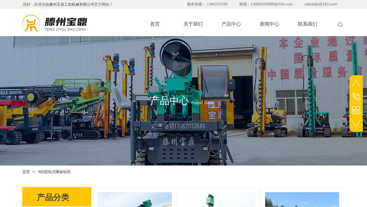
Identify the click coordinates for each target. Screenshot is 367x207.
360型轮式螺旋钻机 (54, 172)
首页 (26, 172)
